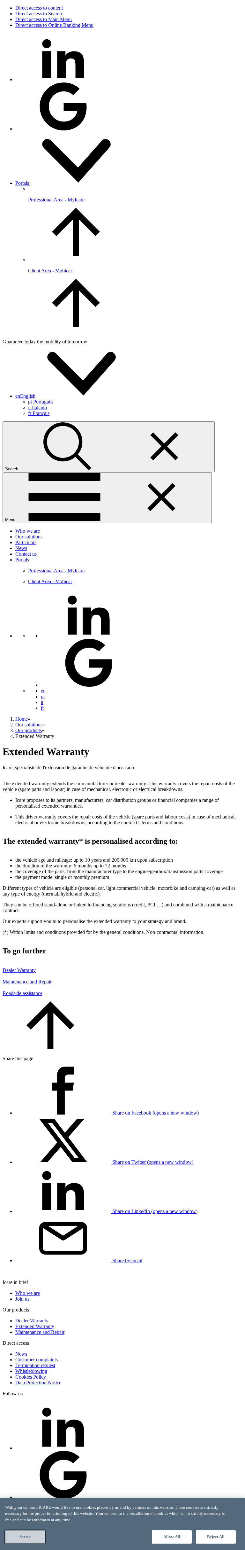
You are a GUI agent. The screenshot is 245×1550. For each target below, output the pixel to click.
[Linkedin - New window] (63, 79)
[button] (73, 396)
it (37, 407)
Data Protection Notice (38, 1382)
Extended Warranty (34, 1326)
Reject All (216, 1536)
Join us (22, 1299)
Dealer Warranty (19, 970)
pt (40, 401)
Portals (22, 183)
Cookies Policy (30, 1377)
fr (38, 413)
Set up (25, 1536)
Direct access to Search (38, 13)
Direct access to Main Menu (43, 19)
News (21, 548)
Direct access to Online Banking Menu (54, 25)
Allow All (171, 1536)
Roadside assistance (22, 993)
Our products (28, 730)
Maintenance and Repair (27, 981)
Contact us (26, 554)
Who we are (27, 531)
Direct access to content (39, 8)
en (43, 690)
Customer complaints (36, 1359)
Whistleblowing (31, 1371)
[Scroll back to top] (50, 1047)
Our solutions (28, 536)
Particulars (25, 542)
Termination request (35, 1365)
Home (21, 719)
